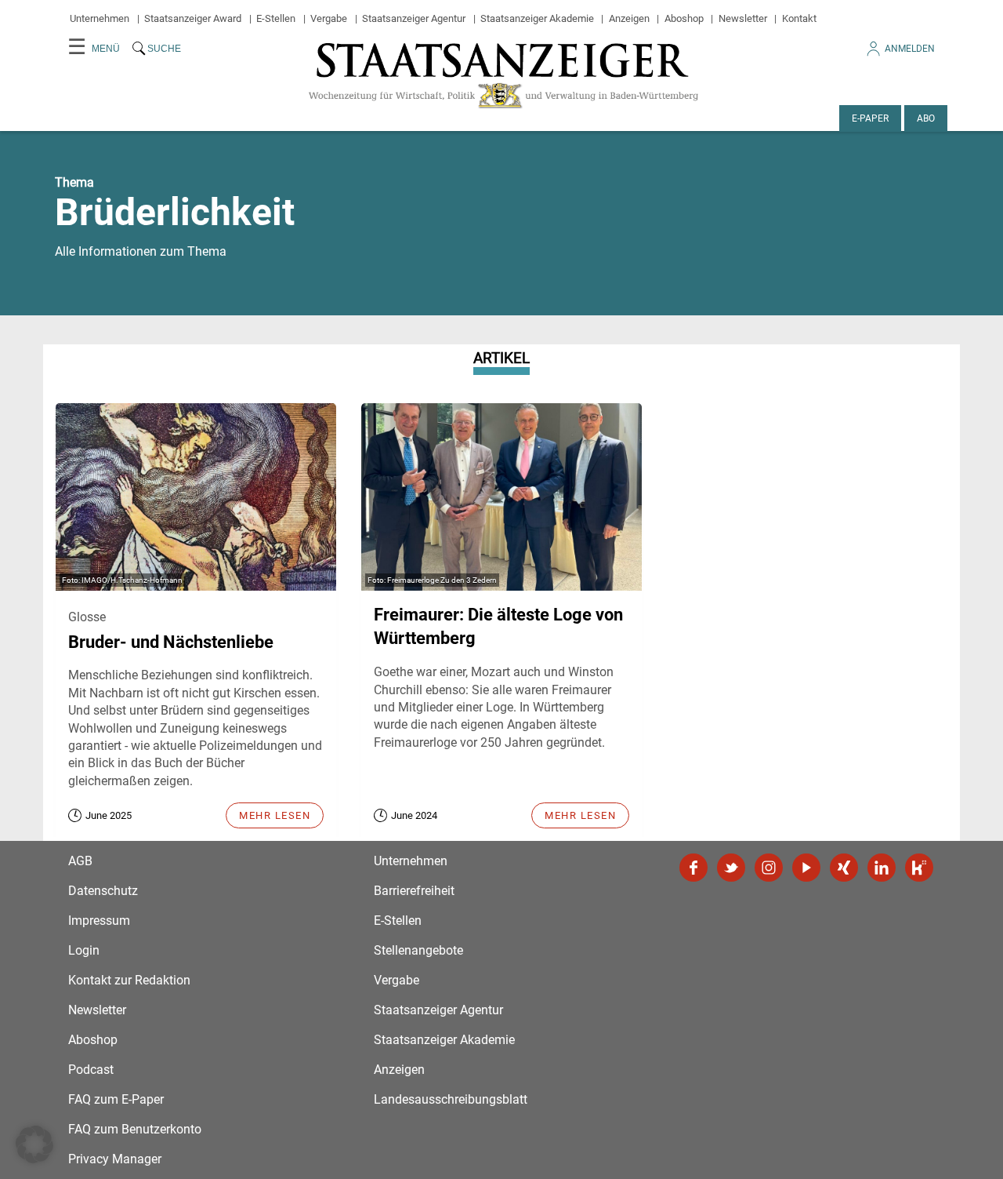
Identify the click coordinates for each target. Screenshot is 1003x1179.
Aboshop (684, 18)
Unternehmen (99, 18)
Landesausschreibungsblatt (450, 1099)
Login (84, 950)
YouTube (806, 867)
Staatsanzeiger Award (192, 18)
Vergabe (328, 18)
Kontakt (799, 18)
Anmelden (910, 48)
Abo (926, 118)
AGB (80, 860)
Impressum (99, 920)
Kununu (919, 867)
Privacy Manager (114, 1159)
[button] (34, 1144)
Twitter (731, 867)
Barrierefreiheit (414, 890)
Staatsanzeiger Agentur (413, 18)
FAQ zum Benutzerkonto (134, 1129)
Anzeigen (629, 18)
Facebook (693, 867)
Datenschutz (103, 890)
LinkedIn (881, 867)
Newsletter (743, 18)
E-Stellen (275, 18)
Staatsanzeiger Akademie (537, 18)
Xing (844, 867)
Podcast (91, 1069)
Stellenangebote (418, 950)
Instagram (768, 867)
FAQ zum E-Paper (116, 1099)
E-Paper (870, 118)
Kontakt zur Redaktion (129, 980)
